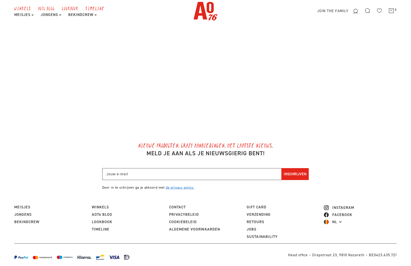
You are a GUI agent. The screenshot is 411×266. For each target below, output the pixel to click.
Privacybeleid (184, 214)
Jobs (251, 229)
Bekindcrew (26, 221)
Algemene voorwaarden (194, 229)
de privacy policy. (180, 187)
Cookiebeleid (183, 221)
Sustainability (262, 236)
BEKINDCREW (81, 14)
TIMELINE (94, 8)
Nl (334, 222)
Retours (255, 221)
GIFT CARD (256, 207)
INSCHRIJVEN (295, 173)
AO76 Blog (46, 8)
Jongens (50, 14)
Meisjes (23, 14)
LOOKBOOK (70, 8)
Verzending (259, 214)
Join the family (333, 10)
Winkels (22, 8)
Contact (177, 207)
